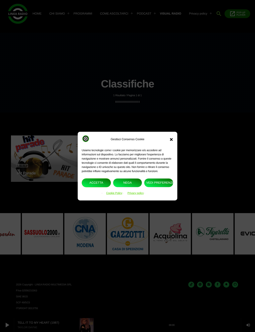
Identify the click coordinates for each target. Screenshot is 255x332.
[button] (171, 139)
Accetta (96, 182)
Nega (127, 182)
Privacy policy (136, 193)
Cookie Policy (114, 193)
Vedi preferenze (159, 182)
